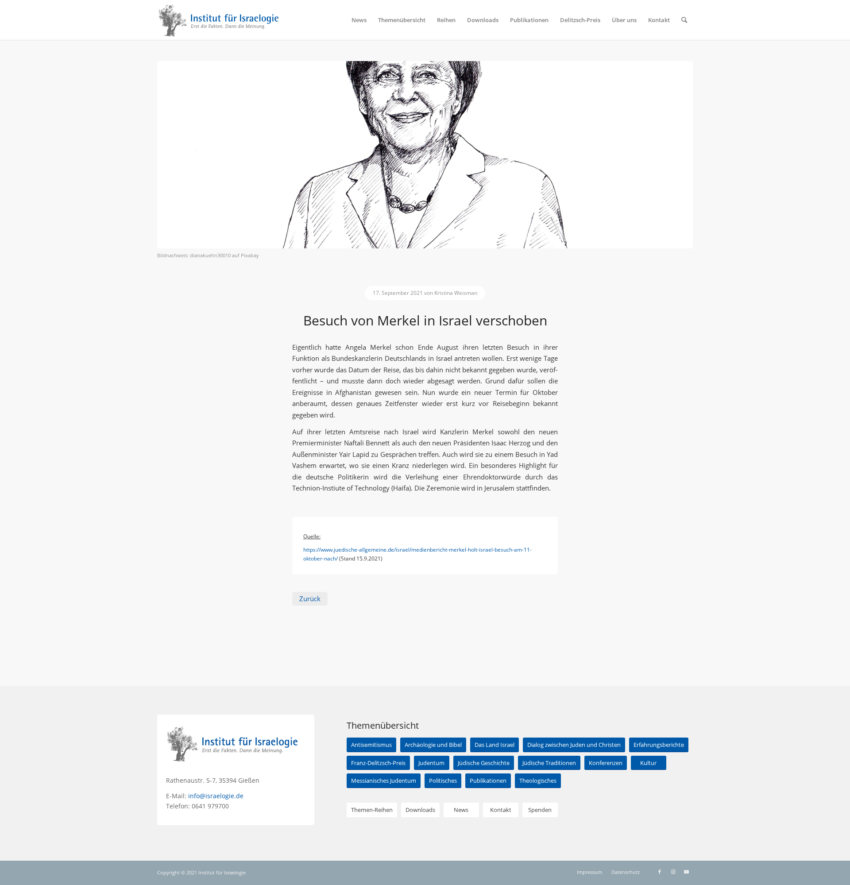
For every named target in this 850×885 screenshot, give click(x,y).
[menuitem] (359, 20)
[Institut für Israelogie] (219, 20)
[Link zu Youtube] (686, 871)
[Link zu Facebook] (659, 871)
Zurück (310, 598)
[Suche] (684, 20)
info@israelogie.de (215, 796)
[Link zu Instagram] (673, 871)
